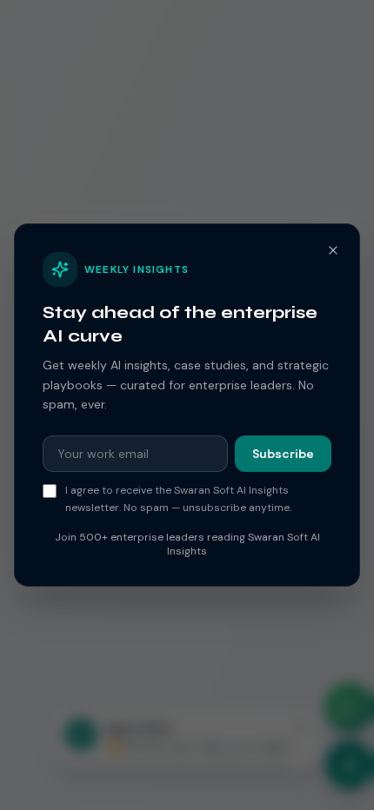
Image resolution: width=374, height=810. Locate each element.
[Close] (333, 250)
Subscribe (283, 453)
